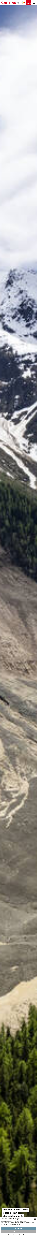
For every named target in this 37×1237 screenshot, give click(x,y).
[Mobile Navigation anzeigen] (34, 2)
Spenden (29, 3)
